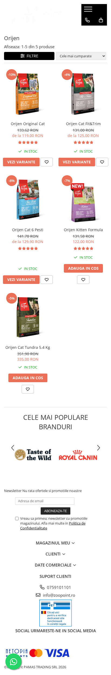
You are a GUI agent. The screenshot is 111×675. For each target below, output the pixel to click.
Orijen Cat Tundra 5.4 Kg (27, 347)
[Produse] (88, 11)
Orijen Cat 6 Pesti (27, 229)
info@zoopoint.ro (58, 595)
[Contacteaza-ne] (87, 20)
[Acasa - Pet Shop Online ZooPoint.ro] (38, 15)
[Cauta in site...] (87, 31)
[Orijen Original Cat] (28, 93)
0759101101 (58, 587)
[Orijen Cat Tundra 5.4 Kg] (28, 317)
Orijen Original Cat (28, 123)
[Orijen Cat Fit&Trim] (83, 93)
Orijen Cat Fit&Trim (83, 123)
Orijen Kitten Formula (83, 229)
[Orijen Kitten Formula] (83, 199)
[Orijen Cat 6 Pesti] (28, 199)
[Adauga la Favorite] (46, 162)
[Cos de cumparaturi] (101, 20)
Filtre (31, 55)
